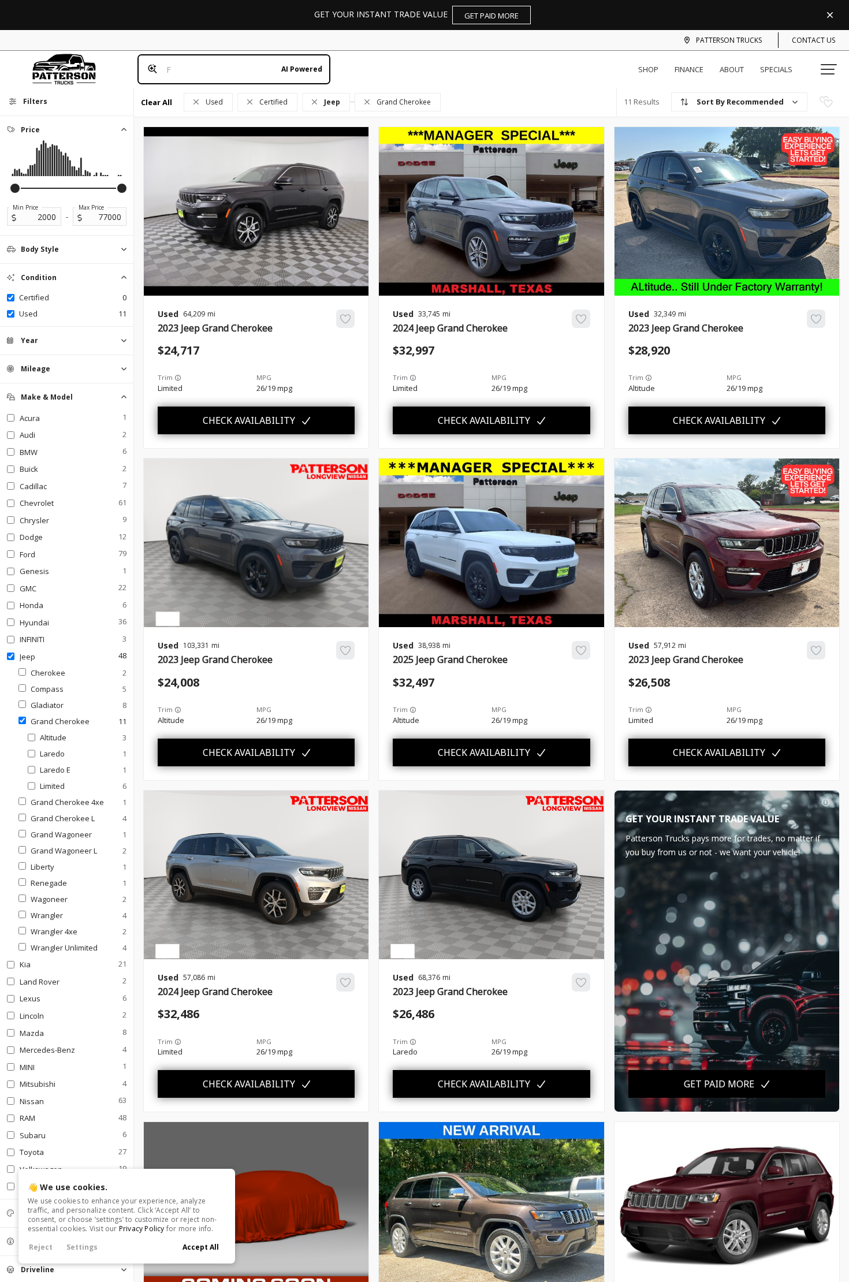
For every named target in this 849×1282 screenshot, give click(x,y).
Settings (82, 1247)
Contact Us (813, 40)
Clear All (156, 102)
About (732, 69)
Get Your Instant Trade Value (416, 15)
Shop (648, 69)
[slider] (15, 188)
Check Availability (249, 420)
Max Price (91, 207)
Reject (41, 1247)
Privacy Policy (142, 1228)
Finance (689, 69)
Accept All (201, 1247)
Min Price (25, 207)
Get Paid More (719, 1084)
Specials (776, 69)
